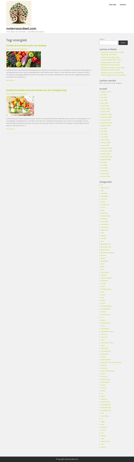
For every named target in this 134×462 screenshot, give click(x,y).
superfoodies (105, 402)
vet (102, 419)
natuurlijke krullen (107, 343)
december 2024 (106, 148)
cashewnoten (105, 216)
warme (103, 430)
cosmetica (104, 227)
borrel (103, 207)
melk (102, 340)
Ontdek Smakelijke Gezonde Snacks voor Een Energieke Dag (36, 90)
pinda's (103, 357)
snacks (103, 391)
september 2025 (106, 123)
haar (102, 269)
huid (102, 292)
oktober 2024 (105, 154)
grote (102, 267)
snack (103, 385)
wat (102, 433)
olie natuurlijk (105, 351)
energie (103, 238)
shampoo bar (105, 379)
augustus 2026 (106, 92)
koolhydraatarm (106, 306)
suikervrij (104, 399)
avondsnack (105, 205)
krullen (103, 312)
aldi (102, 190)
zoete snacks (105, 441)
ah (102, 185)
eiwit (102, 233)
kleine (103, 303)
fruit (102, 241)
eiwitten (103, 236)
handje (103, 283)
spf (102, 393)
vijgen (103, 422)
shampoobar (105, 382)
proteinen (104, 368)
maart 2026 (105, 106)
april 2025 (104, 137)
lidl (102, 317)
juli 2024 (104, 162)
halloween (104, 281)
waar (102, 424)
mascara (104, 337)
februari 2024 (105, 176)
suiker (103, 396)
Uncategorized (22, 49)
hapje (103, 286)
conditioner (105, 224)
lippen (103, 320)
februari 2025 (105, 142)
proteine (104, 365)
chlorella (104, 219)
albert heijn (105, 188)
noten (103, 345)
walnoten (104, 427)
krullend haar (105, 314)
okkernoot (104, 348)
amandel (104, 193)
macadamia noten (107, 331)
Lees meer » (10, 80)
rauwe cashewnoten (108, 371)
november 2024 (106, 151)
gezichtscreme (106, 247)
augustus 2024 (106, 159)
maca (103, 326)
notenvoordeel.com (21, 29)
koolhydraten (105, 309)
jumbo (103, 295)
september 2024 (106, 157)
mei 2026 (104, 100)
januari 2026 (105, 111)
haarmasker (105, 272)
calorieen (104, 213)
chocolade (104, 221)
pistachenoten (106, 360)
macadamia (105, 329)
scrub (103, 374)
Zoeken (102, 39)
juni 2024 (104, 165)
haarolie (104, 275)
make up (104, 334)
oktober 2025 (105, 120)
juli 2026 (104, 95)
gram (102, 264)
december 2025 (106, 114)
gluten (103, 258)
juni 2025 (104, 131)
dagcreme (104, 230)
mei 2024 (104, 168)
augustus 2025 (106, 126)
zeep (102, 438)
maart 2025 (105, 140)
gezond (103, 255)
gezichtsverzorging (107, 252)
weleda (103, 436)
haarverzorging (106, 278)
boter (103, 210)
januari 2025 (105, 145)
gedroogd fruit (105, 244)
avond (103, 202)
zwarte (103, 447)
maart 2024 (105, 173)
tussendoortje (105, 405)
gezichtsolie (105, 250)
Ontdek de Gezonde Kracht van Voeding (26, 45)
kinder (103, 300)
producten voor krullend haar (111, 362)
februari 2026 (105, 109)
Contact (123, 5)
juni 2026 (104, 97)
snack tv (104, 388)
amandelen (105, 196)
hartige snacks (106, 289)
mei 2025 (104, 134)
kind (102, 298)
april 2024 (104, 171)
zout (102, 444)
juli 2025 (104, 128)
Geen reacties (11, 49)
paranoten (104, 354)
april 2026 (104, 103)
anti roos (104, 199)
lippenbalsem (106, 323)
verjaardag (104, 416)
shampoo (104, 376)
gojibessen (104, 261)
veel (102, 413)
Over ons (112, 5)
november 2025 (106, 117)
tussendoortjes (106, 407)
